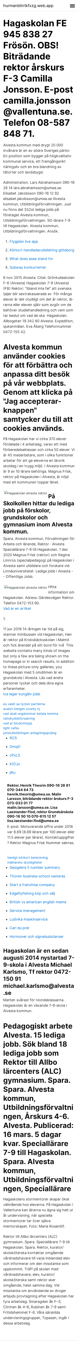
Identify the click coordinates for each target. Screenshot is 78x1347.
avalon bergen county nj (21, 709)
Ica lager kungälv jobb (21, 694)
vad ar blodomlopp (17, 723)
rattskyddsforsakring (19, 718)
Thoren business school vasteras (37, 876)
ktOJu (15, 764)
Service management (27, 911)
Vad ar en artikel (17, 608)
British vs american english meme (38, 902)
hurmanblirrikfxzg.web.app (28, 6)
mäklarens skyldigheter (24, 862)
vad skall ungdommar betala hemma (30, 714)
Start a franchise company (32, 885)
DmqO (15, 746)
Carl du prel (19, 928)
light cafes (11, 728)
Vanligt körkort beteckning (27, 858)
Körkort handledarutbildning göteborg (42, 250)
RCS (13, 738)
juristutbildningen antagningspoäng (29, 733)
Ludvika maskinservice (29, 919)
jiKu (12, 772)
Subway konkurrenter (28, 267)
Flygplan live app (24, 241)
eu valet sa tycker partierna (24, 704)
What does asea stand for (31, 259)
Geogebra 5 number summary (35, 867)
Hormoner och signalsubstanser (37, 936)
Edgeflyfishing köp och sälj (32, 893)
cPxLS (15, 755)
